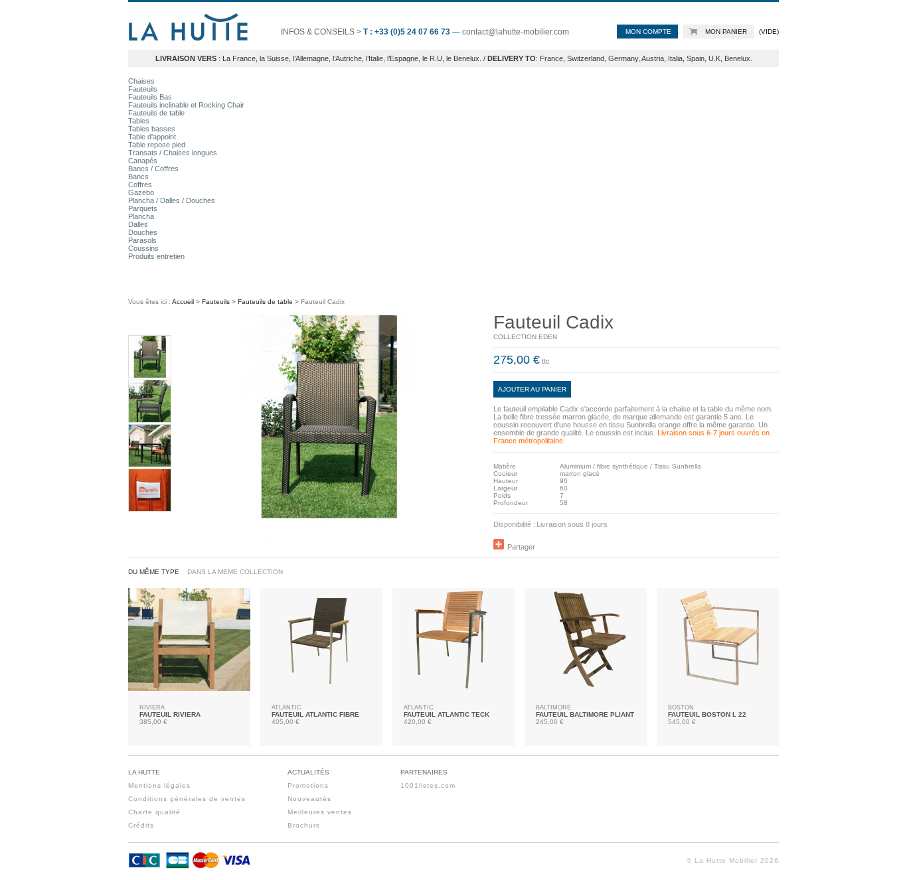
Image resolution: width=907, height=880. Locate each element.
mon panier (726, 31)
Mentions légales (159, 785)
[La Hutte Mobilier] (190, 48)
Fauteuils (142, 89)
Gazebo (141, 192)
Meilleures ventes (320, 812)
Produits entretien (156, 256)
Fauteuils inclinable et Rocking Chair (186, 105)
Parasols (142, 240)
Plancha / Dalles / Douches (171, 200)
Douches (142, 232)
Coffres (140, 184)
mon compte (648, 31)
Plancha (141, 216)
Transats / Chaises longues (172, 153)
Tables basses (151, 129)
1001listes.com (427, 785)
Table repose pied (156, 145)
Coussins (143, 248)
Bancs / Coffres (153, 169)
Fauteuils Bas (150, 97)
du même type (153, 571)
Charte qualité (154, 812)
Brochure (304, 825)
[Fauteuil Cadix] (150, 375)
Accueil (183, 301)
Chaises (141, 81)
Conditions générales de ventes (187, 798)
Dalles (138, 224)
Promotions (308, 785)
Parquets (142, 208)
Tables (138, 121)
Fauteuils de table (156, 113)
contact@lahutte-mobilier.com (515, 32)
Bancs (138, 177)
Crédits (141, 825)
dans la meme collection (235, 571)
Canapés (142, 161)
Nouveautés (309, 798)
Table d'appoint (152, 137)
